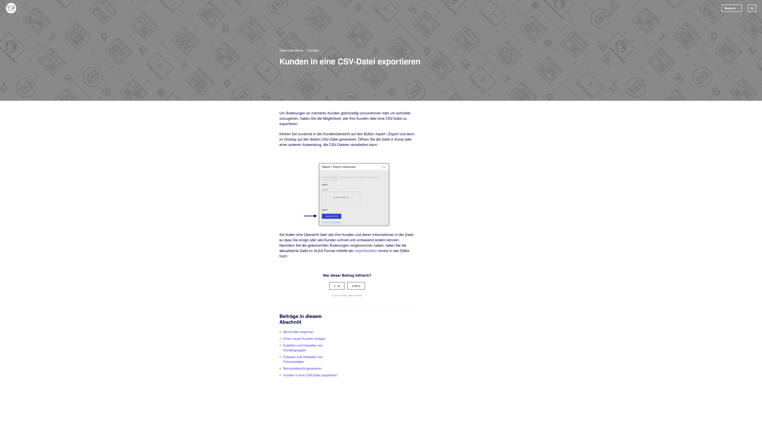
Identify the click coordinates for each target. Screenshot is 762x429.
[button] (336, 286)
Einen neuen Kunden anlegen (304, 338)
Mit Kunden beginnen (298, 331)
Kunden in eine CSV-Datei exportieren (310, 375)
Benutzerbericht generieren (302, 368)
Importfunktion (366, 250)
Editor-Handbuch (291, 50)
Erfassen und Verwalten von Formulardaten (303, 359)
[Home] (11, 8)
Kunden (313, 50)
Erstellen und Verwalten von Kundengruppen (303, 347)
